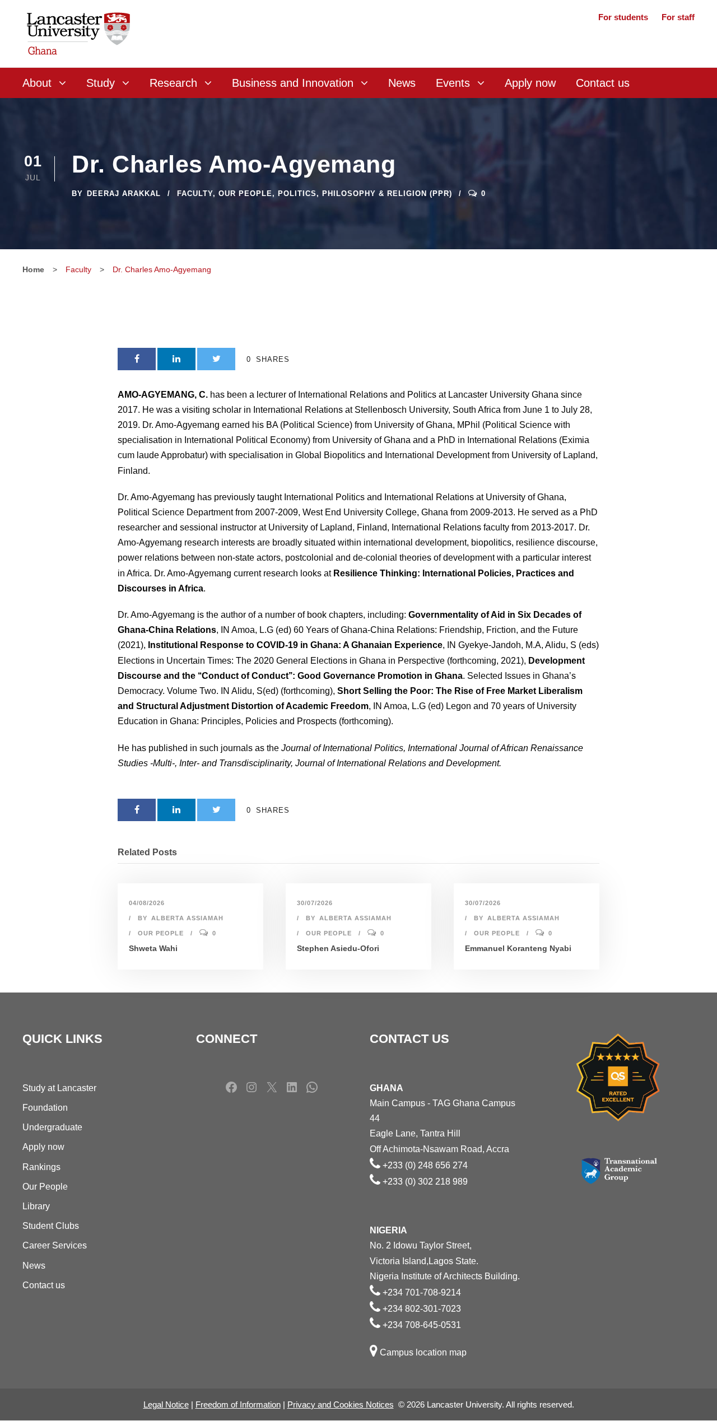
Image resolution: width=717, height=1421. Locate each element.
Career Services (54, 1245)
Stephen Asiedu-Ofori (338, 948)
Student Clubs (50, 1226)
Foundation (45, 1107)
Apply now (530, 83)
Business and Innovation (292, 83)
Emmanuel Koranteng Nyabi (518, 948)
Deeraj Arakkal (124, 193)
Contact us (603, 83)
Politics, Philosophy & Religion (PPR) (365, 193)
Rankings (41, 1167)
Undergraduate (52, 1127)
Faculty (195, 193)
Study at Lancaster (59, 1088)
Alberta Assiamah (187, 918)
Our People (245, 193)
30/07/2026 (315, 903)
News (402, 83)
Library (36, 1206)
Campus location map (423, 1352)
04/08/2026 (147, 903)
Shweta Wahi (153, 948)
